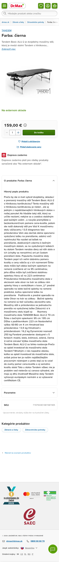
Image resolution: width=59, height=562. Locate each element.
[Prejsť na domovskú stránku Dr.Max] (17, 6)
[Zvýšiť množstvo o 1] (18, 132)
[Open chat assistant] (53, 549)
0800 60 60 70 (38, 541)
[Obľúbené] (41, 5)
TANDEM (7, 30)
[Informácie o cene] (25, 125)
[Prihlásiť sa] (47, 5)
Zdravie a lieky (11, 430)
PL (25, 554)
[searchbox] (29, 13)
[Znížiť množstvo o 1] (6, 132)
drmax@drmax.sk (14, 541)
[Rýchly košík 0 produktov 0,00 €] (54, 5)
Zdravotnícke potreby (35, 430)
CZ (21, 554)
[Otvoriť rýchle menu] (4, 5)
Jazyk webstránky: (10, 548)
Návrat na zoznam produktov (18, 453)
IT (32, 554)
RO (29, 554)
